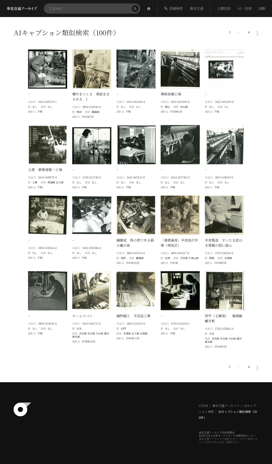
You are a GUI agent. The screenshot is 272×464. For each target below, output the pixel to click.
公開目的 (224, 8)
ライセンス (215, 442)
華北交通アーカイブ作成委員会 (217, 432)
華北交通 (196, 8)
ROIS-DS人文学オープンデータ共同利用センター (227, 435)
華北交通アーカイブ (225, 405)
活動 (261, 8)
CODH (203, 405)
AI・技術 (245, 8)
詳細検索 (176, 8)
